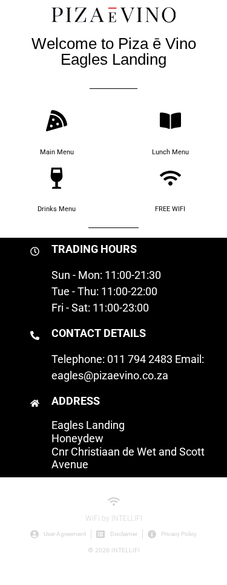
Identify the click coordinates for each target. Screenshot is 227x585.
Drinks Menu (57, 209)
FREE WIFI (170, 209)
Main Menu (57, 152)
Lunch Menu (170, 152)
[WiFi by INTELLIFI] (114, 501)
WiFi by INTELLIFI (113, 518)
